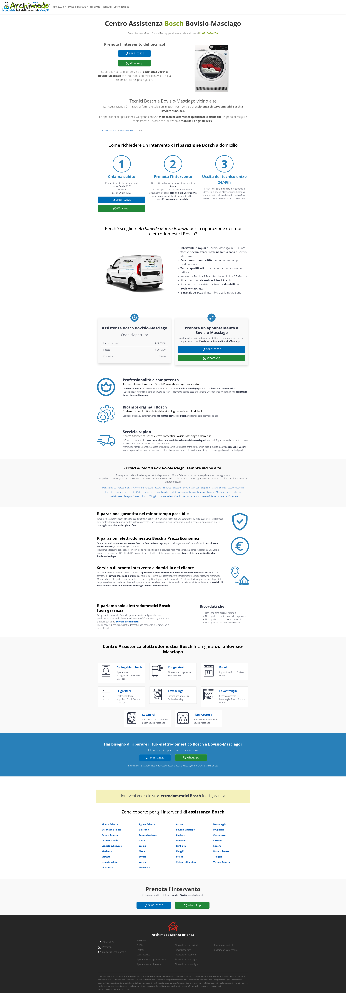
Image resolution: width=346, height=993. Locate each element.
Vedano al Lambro (191, 496)
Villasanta (222, 496)
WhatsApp (136, 63)
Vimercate (233, 496)
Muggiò (237, 491)
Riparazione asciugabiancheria (151, 959)
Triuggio (153, 496)
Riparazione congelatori (186, 945)
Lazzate (164, 491)
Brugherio (205, 487)
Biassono (177, 487)
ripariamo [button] (58, 7)
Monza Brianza (109, 487)
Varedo (177, 496)
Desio (146, 491)
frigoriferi (124, 691)
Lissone (210, 491)
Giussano (155, 491)
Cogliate (109, 491)
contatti (107, 7)
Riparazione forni (183, 949)
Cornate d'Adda (134, 491)
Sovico (145, 496)
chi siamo (95, 7)
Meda (229, 491)
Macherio (220, 491)
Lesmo (192, 491)
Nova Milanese (115, 496)
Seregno (128, 496)
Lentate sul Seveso (179, 491)
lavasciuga (176, 691)
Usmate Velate (166, 496)
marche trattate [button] (77, 7)
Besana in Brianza (162, 487)
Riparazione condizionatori (149, 964)
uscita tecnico (121, 7)
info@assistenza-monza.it (113, 951)
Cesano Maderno (235, 487)
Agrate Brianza (125, 487)
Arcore (136, 487)
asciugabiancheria (129, 667)
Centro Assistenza (108, 130)
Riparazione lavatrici (223, 945)
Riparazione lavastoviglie (186, 964)
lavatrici (148, 714)
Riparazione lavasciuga (186, 959)
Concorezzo (120, 491)
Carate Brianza (219, 487)
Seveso (136, 496)
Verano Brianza (209, 496)
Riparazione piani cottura (225, 949)
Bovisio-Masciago (128, 130)
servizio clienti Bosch (127, 621)
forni (223, 667)
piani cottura (203, 714)
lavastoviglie (228, 691)
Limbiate (201, 491)
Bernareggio (147, 487)
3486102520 (136, 53)
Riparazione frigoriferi (185, 954)
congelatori (176, 667)
